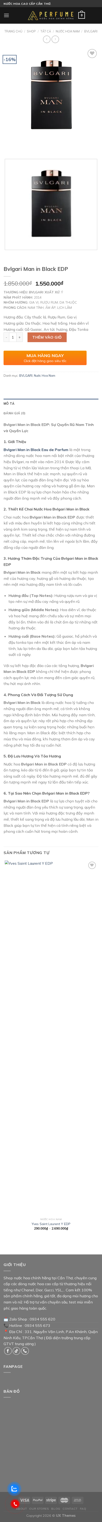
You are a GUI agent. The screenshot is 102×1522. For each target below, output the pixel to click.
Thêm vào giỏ (47, 337)
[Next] (21, 147)
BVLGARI (90, 31)
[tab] (51, 403)
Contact (70, 1508)
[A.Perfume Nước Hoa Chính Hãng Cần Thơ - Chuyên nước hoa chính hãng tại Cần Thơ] (51, 15)
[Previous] (8, 147)
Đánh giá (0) (14, 413)
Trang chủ (13, 31)
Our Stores (39, 1508)
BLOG (55, 1508)
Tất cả (46, 31)
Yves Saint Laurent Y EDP (51, 1224)
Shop (31, 31)
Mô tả (9, 403)
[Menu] (6, 15)
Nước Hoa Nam (68, 31)
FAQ (83, 1508)
